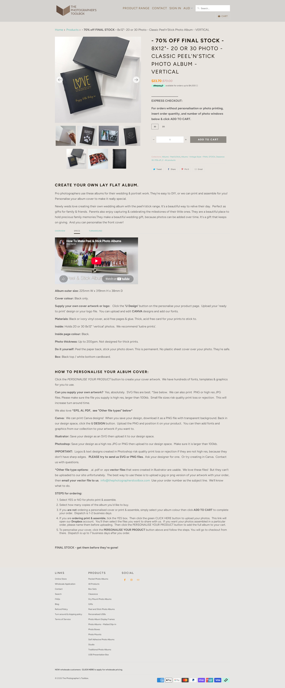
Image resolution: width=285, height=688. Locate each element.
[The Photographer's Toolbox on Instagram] (131, 579)
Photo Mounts (94, 634)
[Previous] (59, 79)
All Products (93, 584)
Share (173, 169)
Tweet (159, 169)
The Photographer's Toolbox (75, 678)
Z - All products (168, 160)
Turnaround (95, 231)
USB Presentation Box (98, 654)
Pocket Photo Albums (98, 579)
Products (72, 29)
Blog (57, 604)
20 (163, 126)
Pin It (187, 169)
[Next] (136, 79)
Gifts (90, 604)
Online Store (61, 579)
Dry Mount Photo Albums (99, 599)
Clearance (93, 594)
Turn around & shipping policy (68, 614)
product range (136, 8)
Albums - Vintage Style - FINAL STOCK (198, 157)
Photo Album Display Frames (101, 619)
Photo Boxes (94, 629)
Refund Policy (61, 609)
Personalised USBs (97, 614)
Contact (159, 8)
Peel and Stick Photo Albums (101, 609)
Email (200, 169)
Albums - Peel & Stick (171, 157)
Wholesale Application (65, 584)
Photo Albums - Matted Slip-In (102, 624)
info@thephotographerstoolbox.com (125, 480)
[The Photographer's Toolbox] (76, 9)
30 (155, 126)
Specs (77, 231)
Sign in (175, 8)
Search (58, 594)
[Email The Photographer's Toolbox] (138, 579)
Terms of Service (63, 619)
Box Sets (92, 589)
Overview (60, 231)
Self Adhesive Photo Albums (101, 639)
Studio (91, 644)
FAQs (57, 599)
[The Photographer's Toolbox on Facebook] (124, 579)
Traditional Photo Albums (99, 649)
